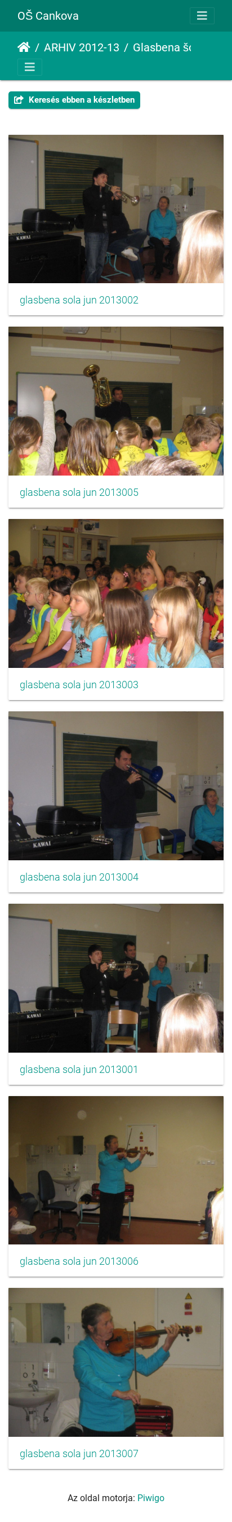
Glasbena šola (168, 47)
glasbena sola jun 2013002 (79, 300)
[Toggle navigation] (202, 15)
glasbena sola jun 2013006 (79, 1261)
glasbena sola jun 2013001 (79, 1069)
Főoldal (23, 47)
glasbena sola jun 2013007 (79, 1453)
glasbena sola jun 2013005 (79, 492)
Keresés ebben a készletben (80, 100)
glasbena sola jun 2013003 (79, 684)
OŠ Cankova (48, 16)
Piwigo (150, 1498)
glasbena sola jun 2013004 (79, 877)
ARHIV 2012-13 (81, 47)
